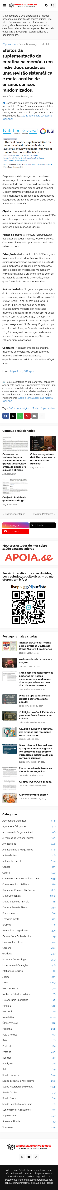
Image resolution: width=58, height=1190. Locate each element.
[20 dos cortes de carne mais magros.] (9, 663)
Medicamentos (29, 988)
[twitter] (22, 1157)
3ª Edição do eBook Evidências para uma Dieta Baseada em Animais (37, 715)
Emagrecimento (29, 919)
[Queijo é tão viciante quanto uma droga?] (15, 486)
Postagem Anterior (15, 514)
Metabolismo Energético (29, 1000)
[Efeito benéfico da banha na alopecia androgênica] (9, 772)
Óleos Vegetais (29, 1023)
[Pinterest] (27, 416)
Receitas (29, 1057)
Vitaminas (29, 1127)
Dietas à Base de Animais (29, 901)
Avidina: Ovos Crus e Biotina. (35, 781)
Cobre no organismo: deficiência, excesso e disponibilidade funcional (42, 459)
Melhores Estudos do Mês (29, 994)
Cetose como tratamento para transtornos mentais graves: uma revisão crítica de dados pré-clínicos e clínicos (14, 462)
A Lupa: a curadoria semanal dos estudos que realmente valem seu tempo (36, 732)
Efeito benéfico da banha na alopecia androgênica (35, 770)
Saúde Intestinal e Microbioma (29, 1081)
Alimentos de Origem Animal (29, 832)
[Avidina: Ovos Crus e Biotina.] (9, 785)
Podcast (29, 1046)
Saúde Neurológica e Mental (34, 44)
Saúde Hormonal (29, 1075)
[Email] (34, 416)
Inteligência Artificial (29, 971)
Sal (29, 1069)
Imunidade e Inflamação (29, 965)
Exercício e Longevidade (29, 930)
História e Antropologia (29, 959)
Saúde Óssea (29, 1098)
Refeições (29, 1063)
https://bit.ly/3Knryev (22, 371)
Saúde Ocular (29, 1092)
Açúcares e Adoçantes (29, 826)
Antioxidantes (29, 855)
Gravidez (29, 953)
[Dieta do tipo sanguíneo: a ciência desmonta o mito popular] (9, 699)
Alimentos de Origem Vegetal (29, 838)
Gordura (29, 948)
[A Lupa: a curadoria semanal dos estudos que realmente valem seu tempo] (9, 732)
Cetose (29, 872)
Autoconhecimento (29, 861)
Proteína (29, 1052)
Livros (29, 982)
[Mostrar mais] (42, 416)
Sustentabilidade (29, 1121)
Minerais (29, 1005)
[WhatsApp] (20, 416)
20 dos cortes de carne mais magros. (35, 661)
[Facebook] (5, 416)
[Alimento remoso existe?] (9, 798)
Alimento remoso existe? (33, 794)
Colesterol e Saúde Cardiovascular (29, 878)
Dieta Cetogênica (29, 895)
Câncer (29, 867)
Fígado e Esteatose (29, 942)
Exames (29, 924)
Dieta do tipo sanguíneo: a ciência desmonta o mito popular (34, 698)
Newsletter (29, 1017)
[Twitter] (13, 416)
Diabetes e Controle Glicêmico (29, 890)
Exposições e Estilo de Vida (29, 936)
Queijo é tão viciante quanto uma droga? (14, 499)
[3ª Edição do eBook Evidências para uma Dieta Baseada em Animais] (9, 715)
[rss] (36, 1157)
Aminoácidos (29, 844)
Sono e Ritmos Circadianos (29, 1109)
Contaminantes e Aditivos (29, 884)
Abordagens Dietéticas (29, 820)
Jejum (29, 977)
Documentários (29, 913)
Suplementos (48, 408)
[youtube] (29, 1157)
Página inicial (9, 44)
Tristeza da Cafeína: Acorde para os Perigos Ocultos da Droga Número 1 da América (35, 645)
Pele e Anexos (29, 1034)
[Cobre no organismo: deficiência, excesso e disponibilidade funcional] (43, 443)
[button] (4, 5)
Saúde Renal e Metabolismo (29, 1104)
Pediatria (29, 1029)
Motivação (29, 1011)
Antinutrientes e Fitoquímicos (29, 849)
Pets (29, 1040)
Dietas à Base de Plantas (29, 907)
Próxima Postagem (43, 514)
